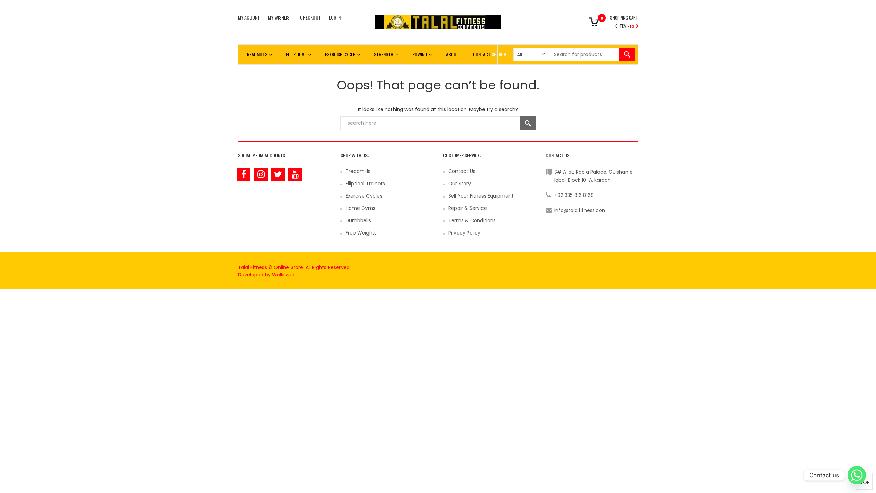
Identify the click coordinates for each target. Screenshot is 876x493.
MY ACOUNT (249, 17)
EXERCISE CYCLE (340, 54)
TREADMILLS (256, 54)
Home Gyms (360, 208)
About (452, 54)
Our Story (459, 183)
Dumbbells (358, 220)
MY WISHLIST (280, 17)
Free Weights (361, 232)
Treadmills (358, 171)
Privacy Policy (464, 232)
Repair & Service (467, 208)
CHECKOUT (310, 17)
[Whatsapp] (857, 475)
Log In (335, 17)
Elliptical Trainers (365, 183)
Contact (481, 54)
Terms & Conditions (472, 220)
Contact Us (461, 171)
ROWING (419, 54)
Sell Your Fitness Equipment (481, 195)
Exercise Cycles (364, 195)
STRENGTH (384, 54)
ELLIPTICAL (296, 54)
